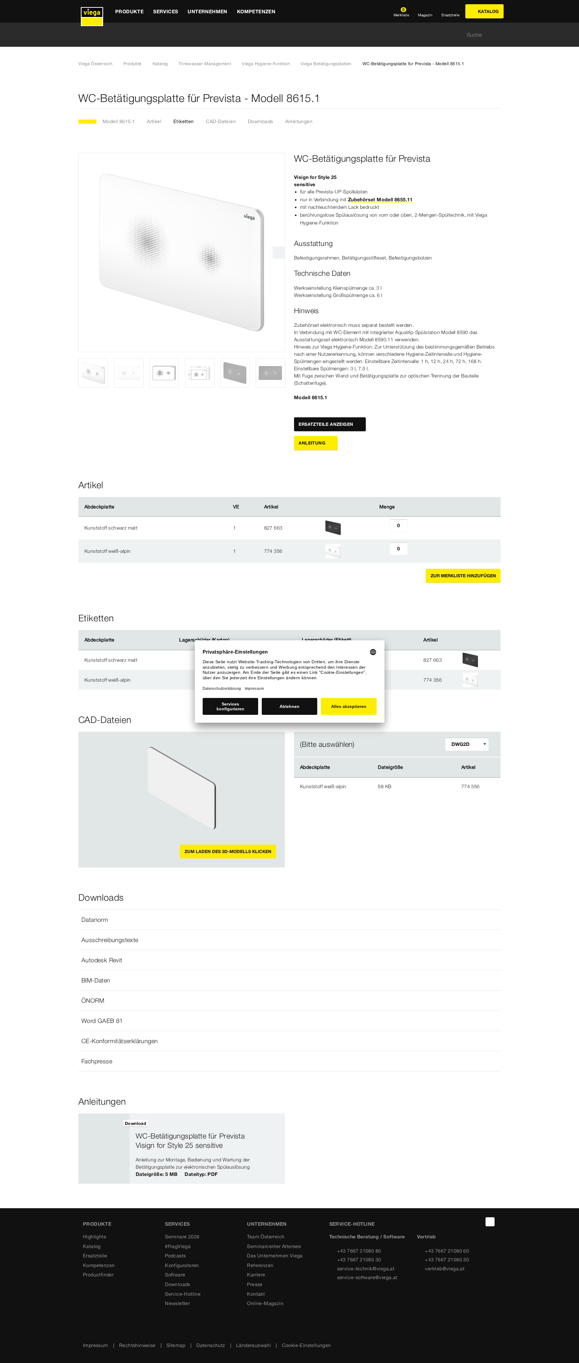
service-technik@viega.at (366, 1269)
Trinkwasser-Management (205, 63)
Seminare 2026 (182, 1237)
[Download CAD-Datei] (428, 767)
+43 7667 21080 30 (359, 1259)
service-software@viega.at (367, 1277)
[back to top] (490, 1221)
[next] (279, 253)
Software (175, 1275)
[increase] (414, 527)
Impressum (95, 1345)
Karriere (256, 1275)
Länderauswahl (253, 1345)
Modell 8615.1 (119, 121)
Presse (254, 1284)
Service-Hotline (183, 1294)
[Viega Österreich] (92, 11)
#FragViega (178, 1246)
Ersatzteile (95, 1256)
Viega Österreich (95, 63)
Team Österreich (265, 1237)
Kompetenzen (99, 1265)
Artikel (154, 121)
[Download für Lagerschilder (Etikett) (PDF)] (356, 640)
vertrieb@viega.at (444, 1269)
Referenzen (260, 1265)
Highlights (94, 1237)
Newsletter (177, 1303)
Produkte (132, 63)
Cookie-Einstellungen (306, 1345)
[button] (289, 920)
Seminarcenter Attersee (274, 1246)
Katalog (160, 63)
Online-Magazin (265, 1303)
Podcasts (175, 1256)
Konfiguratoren (182, 1265)
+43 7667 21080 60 (447, 1251)
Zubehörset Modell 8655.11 (380, 199)
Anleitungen (298, 121)
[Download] (428, 786)
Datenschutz (210, 1345)
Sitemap (175, 1345)
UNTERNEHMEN (266, 1224)
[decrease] (383, 527)
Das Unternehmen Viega (274, 1256)
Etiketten (183, 121)
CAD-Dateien (221, 121)
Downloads (260, 121)
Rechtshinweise (137, 1345)
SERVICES (177, 1224)
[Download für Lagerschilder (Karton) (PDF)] (234, 640)
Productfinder (98, 1275)
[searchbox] (284, 34)
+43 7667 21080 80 (359, 1251)
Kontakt (256, 1294)
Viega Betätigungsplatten (326, 63)
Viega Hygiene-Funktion (266, 63)
